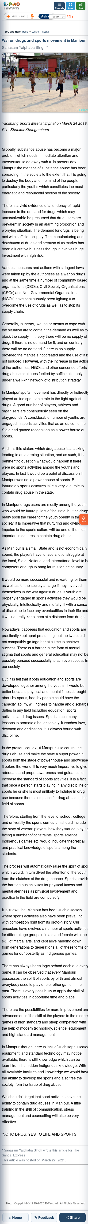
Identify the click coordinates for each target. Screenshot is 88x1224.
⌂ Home (15, 1217)
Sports (45, 31)
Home (25, 31)
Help (9, 1203)
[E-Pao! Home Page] (11, 6)
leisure (35, 31)
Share (74, 1217)
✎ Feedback (44, 1217)
